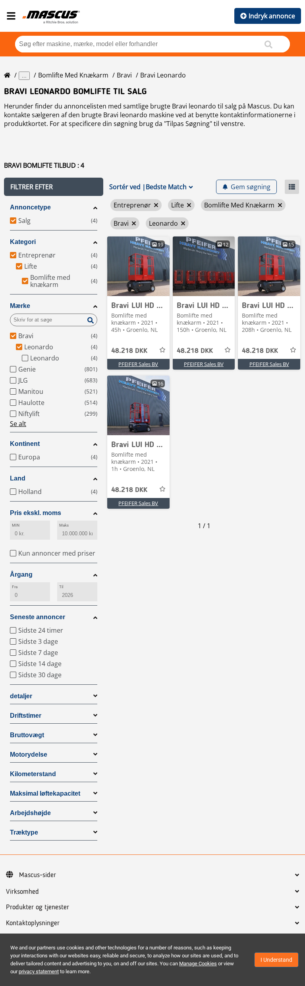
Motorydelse (28, 754)
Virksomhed (22, 891)
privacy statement (39, 971)
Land (17, 478)
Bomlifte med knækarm (73, 75)
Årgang (21, 574)
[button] (53, 187)
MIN (15, 525)
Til (61, 587)
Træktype (24, 832)
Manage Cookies (198, 964)
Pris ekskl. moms (35, 512)
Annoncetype (30, 207)
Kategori (23, 241)
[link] (138, 266)
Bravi (124, 75)
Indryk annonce (272, 16)
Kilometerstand (33, 774)
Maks (64, 525)
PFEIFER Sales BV (138, 364)
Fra (14, 587)
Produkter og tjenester (37, 907)
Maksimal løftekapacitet (45, 793)
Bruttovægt (27, 735)
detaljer (21, 696)
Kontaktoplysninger (33, 923)
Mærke (20, 305)
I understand (276, 960)
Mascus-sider (37, 875)
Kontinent (25, 443)
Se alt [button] (18, 423)
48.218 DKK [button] (129, 350)
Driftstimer (25, 715)
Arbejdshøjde (30, 813)
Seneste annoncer (37, 617)
